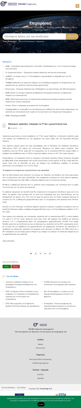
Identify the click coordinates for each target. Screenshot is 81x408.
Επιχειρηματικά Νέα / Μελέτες (22, 27)
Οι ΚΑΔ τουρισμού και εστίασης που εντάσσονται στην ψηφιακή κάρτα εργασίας (60, 283)
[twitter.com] (31, 253)
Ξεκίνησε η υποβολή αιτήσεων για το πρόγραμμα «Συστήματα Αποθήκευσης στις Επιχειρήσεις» (21, 284)
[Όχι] (78, 403)
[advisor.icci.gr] (50, 253)
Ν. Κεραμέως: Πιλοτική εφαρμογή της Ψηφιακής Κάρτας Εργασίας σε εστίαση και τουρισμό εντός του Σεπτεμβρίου (60, 306)
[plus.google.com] (45, 253)
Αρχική (6, 27)
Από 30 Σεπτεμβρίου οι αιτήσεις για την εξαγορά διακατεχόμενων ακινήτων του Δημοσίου (59, 294)
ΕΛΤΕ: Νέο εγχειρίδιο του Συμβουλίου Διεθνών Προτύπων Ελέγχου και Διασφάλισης (23, 305)
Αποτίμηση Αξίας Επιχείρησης (40, 359)
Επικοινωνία (40, 348)
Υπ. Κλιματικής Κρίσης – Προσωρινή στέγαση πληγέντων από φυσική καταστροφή (35, 72)
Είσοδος (40, 374)
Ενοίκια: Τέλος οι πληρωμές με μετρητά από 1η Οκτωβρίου (27, 105)
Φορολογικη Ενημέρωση (26, 41)
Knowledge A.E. (46, 389)
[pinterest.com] (40, 253)
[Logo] (40, 325)
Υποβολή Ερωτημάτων (40, 363)
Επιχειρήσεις (40, 27)
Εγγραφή (40, 378)
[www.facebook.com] (35, 253)
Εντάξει (41, 404)
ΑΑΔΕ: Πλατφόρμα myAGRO (15, 116)
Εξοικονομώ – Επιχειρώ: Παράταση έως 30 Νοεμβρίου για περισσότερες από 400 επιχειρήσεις (40, 89)
